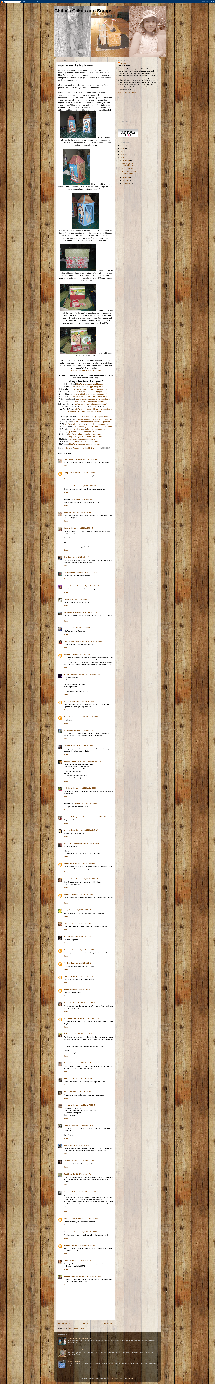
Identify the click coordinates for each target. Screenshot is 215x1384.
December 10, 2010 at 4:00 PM (79, 628)
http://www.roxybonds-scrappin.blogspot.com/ (87, 387)
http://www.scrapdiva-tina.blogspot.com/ (89, 429)
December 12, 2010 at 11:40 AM (79, 1174)
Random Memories (71, 1276)
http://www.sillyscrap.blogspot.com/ (81, 439)
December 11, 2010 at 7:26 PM (81, 1078)
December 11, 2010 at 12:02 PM (82, 963)
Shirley (123, 63)
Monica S (67, 701)
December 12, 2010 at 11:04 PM (85, 1232)
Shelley (66, 1063)
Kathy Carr (68, 473)
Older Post (107, 1323)
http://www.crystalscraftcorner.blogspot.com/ (89, 389)
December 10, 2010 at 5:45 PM (91, 641)
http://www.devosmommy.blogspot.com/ (91, 384)
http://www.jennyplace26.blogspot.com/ (82, 432)
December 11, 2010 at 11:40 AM (81, 936)
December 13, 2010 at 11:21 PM (90, 1276)
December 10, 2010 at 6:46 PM (82, 701)
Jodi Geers (68, 788)
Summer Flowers (74, 1361)
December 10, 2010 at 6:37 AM (86, 459)
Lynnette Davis (69, 830)
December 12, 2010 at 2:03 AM (83, 1125)
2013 (123, 148)
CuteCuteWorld (69, 572)
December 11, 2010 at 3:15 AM (84, 863)
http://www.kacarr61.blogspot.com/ (84, 442)
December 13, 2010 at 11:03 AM (83, 1245)
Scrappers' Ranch (70, 761)
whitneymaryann (70, 1018)
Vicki (65, 923)
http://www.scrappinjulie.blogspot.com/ (89, 401)
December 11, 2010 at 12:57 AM (100, 817)
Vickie (66, 1092)
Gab (65, 1145)
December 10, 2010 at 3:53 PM (86, 612)
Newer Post (64, 1323)
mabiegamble (69, 612)
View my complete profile (127, 92)
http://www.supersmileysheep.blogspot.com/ (83, 411)
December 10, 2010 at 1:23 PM (83, 473)
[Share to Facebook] (107, 448)
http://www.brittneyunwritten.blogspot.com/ (90, 404)
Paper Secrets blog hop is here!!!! (129, 172)
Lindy (66, 910)
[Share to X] (105, 448)
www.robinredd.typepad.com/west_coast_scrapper (92, 427)
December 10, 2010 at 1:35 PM (85, 486)
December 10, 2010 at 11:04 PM (89, 761)
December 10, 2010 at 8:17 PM (85, 730)
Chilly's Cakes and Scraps (83, 10)
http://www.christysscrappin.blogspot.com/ (84, 434)
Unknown (67, 654)
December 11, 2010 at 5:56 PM (81, 1034)
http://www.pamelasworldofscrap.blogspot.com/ (93, 409)
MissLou (67, 963)
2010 (123, 158)
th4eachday (68, 1003)
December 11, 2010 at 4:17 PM (88, 1018)
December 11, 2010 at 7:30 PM (84, 1105)
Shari (66, 1174)
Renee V (67, 894)
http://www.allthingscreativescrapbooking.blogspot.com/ (86, 424)
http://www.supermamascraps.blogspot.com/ (92, 399)
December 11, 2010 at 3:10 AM (89, 843)
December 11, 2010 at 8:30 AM (82, 894)
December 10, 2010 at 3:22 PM (87, 572)
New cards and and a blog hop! (128, 164)
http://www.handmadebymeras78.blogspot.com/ (94, 419)
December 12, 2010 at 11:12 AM (82, 1161)
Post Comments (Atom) (76, 1329)
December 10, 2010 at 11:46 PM (85, 803)
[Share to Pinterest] (109, 448)
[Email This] (101, 448)
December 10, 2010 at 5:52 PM (83, 654)
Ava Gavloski (69, 1192)
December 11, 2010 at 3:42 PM (79, 989)
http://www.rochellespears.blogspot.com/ (90, 392)
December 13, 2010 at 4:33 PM (80, 1260)
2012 (123, 151)
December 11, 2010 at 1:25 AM (87, 830)
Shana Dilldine (69, 717)
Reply (66, 466)
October (126, 180)
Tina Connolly (69, 459)
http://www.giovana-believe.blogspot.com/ (85, 437)
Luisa (66, 1260)
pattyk (66, 512)
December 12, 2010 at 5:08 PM (85, 1192)
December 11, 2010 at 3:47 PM (84, 1003)
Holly (66, 989)
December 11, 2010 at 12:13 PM (81, 976)
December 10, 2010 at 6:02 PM (89, 674)
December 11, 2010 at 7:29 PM (80, 1092)
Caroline (67, 1161)
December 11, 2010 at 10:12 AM (79, 923)
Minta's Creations (70, 674)
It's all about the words (75, 1350)
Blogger (130, 1378)
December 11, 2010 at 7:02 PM (81, 1063)
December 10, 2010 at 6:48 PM (86, 717)
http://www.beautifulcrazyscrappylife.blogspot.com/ (89, 396)
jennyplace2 (68, 730)
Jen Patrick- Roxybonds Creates (76, 817)
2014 (123, 145)
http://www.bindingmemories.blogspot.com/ (89, 394)
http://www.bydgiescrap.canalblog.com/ (84, 444)
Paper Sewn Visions (71, 641)
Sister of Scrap (69, 1218)
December (126, 160)
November (126, 177)
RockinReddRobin (71, 843)
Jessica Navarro (70, 586)
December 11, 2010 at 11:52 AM (83, 950)
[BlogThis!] (103, 448)
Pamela (66, 599)
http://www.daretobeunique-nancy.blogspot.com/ (91, 422)
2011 (122, 154)
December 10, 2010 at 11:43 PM (84, 788)
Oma (65, 557)
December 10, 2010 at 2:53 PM (82, 528)
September (127, 183)
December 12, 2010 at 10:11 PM (87, 1218)
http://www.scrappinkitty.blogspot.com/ (86, 370)
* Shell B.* (67, 1125)
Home (86, 1323)
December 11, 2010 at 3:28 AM (87, 879)
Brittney (67, 936)
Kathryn (67, 1034)
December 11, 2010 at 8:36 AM (80, 910)
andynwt (115, 1378)
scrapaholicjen (69, 879)
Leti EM (66, 976)
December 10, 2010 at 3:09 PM (79, 557)
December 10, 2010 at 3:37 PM (88, 586)
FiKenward (68, 863)
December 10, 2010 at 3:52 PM (81, 599)
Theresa (67, 746)
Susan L (67, 528)
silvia (66, 628)
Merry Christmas (128, 168)
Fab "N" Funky (123, 124)
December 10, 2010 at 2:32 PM (80, 512)
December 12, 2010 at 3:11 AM (79, 1145)
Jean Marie (68, 1105)
